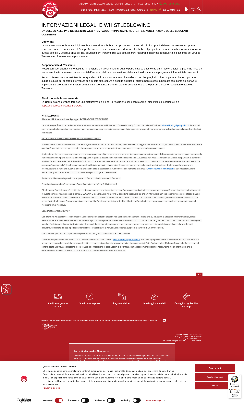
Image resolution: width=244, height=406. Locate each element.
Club (140, 4)
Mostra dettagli (153, 400)
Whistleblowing (136, 320)
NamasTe (155, 9)
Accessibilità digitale (92, 320)
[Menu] (239, 376)
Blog (148, 4)
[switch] (85, 400)
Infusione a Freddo (126, 10)
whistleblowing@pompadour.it (175, 125)
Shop (155, 4)
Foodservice (153, 320)
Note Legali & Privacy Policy (111, 320)
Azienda (83, 4)
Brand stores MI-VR (125, 4)
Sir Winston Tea (171, 10)
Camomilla (142, 10)
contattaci (45, 320)
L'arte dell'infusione (101, 4)
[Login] (186, 7)
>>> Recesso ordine (77, 320)
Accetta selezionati (215, 377)
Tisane (110, 10)
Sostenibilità (171, 4)
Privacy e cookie (51, 388)
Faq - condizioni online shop (59, 320)
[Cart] (192, 7)
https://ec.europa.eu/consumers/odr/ (62, 105)
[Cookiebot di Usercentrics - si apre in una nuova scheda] (24, 400)
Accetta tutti (215, 368)
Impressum (126, 320)
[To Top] (199, 274)
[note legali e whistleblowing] (50, 9)
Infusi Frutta (86, 10)
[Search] (199, 7)
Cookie (145, 320)
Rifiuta (215, 385)
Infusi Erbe (100, 10)
